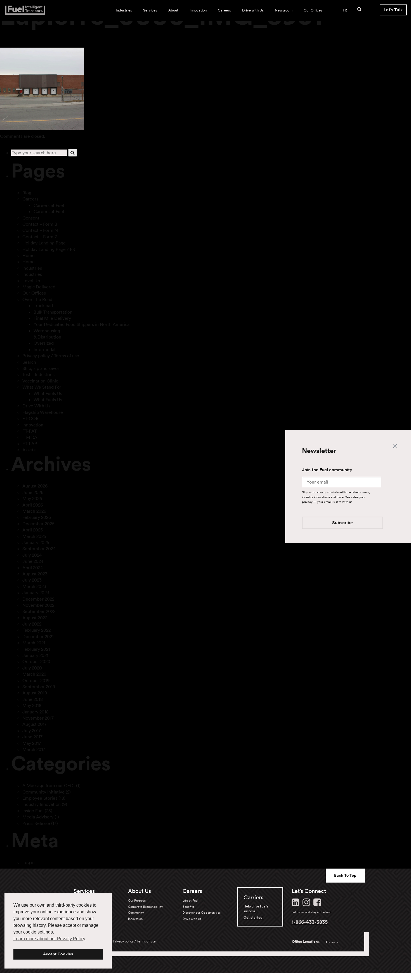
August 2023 (35, 574)
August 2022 (34, 617)
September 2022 (38, 611)
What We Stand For (41, 387)
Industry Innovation (41, 804)
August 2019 (34, 693)
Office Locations (306, 941)
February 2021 (36, 649)
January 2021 (35, 655)
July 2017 (31, 730)
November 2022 (38, 605)
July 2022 (31, 624)
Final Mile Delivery (52, 318)
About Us (139, 891)
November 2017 (38, 718)
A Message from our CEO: (48, 785)
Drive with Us (253, 10)
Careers (224, 10)
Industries (124, 10)
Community (136, 912)
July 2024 (32, 555)
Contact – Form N (40, 230)
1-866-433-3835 (310, 921)
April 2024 (32, 567)
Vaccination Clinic (40, 381)
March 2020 (34, 674)
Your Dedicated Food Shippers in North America (81, 324)
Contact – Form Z (39, 236)
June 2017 (32, 736)
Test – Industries (38, 374)
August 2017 (34, 724)
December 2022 (38, 599)
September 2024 (39, 548)
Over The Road (37, 299)
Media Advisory (37, 817)
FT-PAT (29, 431)
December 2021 (38, 636)
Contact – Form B (39, 224)
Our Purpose (137, 900)
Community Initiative (43, 792)
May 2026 (32, 498)
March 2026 (34, 511)
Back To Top (345, 875)
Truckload (43, 305)
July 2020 (32, 668)
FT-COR (30, 418)
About (173, 10)
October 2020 (36, 661)
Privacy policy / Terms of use (50, 355)
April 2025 (32, 530)
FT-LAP (29, 443)
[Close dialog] (395, 446)
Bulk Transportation (53, 312)
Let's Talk (393, 10)
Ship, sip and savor (40, 368)
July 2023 (32, 580)
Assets (29, 449)
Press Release (36, 823)
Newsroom (283, 10)
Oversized (44, 343)
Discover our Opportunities (202, 912)
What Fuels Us (48, 393)
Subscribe (342, 523)
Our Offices (313, 10)
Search (29, 362)
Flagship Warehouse (42, 412)
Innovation (198, 10)
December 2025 (38, 523)
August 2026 (35, 486)
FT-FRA (29, 437)
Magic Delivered (38, 287)
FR (345, 10)
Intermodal (44, 349)
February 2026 (36, 517)
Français (332, 942)
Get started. (254, 917)
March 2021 (33, 642)
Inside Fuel (33, 810)
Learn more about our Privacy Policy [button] (49, 938)
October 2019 (35, 680)
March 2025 (34, 536)
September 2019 (38, 686)
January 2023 (35, 592)
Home (28, 255)
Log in (28, 862)
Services (150, 10)
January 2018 (35, 712)
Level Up (31, 280)
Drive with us (192, 918)
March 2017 (33, 749)
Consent (30, 218)
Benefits (188, 906)
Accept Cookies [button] (58, 954)
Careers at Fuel (49, 205)
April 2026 (32, 505)
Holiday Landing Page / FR (48, 249)
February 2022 (36, 630)
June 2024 (32, 561)
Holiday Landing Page (44, 243)
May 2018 (31, 705)
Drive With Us (36, 406)
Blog (26, 192)
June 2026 (32, 492)
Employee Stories (39, 798)
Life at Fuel (190, 900)
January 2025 (35, 542)
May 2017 (31, 743)
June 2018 (32, 699)
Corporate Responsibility (145, 906)
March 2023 (34, 586)
